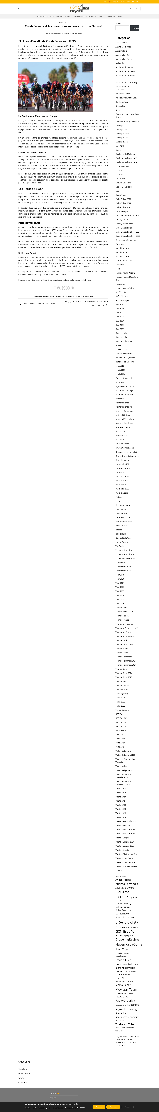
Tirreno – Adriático (123, 550)
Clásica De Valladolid (124, 187)
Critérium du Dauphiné (125, 240)
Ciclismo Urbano (122, 166)
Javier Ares (123, 960)
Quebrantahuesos (123, 505)
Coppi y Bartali (121, 219)
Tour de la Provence (124, 624)
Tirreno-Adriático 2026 (125, 558)
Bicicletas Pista (121, 102)
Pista (100, 16)
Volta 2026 (120, 747)
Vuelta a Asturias (122, 825)
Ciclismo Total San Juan (124, 903)
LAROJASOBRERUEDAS (125, 971)
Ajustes (127, 1107)
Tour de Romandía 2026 (125, 665)
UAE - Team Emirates (124, 1027)
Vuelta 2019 (120, 792)
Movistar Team (126, 989)
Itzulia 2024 (120, 366)
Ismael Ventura (121, 956)
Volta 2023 (120, 742)
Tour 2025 (119, 599)
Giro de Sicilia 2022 (123, 341)
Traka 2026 (120, 706)
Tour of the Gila (122, 689)
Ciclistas (119, 170)
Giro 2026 (119, 329)
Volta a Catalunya (123, 751)
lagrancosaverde (125, 968)
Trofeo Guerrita (122, 710)
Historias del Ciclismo (124, 362)
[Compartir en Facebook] (55, 288)
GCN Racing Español (124, 935)
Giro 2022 (119, 312)
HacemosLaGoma (128, 944)
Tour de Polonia (122, 648)
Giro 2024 (119, 321)
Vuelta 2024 (120, 813)
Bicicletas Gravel (122, 93)
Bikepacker (132, 897)
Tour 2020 (119, 579)
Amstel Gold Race (123, 47)
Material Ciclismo (113, 16)
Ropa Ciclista (121, 525)
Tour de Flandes (122, 615)
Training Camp (121, 693)
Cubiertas (119, 244)
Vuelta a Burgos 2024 (124, 842)
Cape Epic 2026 (122, 141)
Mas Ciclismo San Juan (124, 981)
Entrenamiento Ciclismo (126, 273)
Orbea (130, 993)
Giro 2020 (119, 304)
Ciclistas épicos (122, 906)
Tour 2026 (119, 603)
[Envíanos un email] (137, 2)
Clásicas (118, 191)
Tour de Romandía (123, 656)
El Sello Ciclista (126, 922)
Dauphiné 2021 (122, 252)
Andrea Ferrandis (126, 884)
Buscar (118, 23)
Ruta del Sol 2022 (122, 538)
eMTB (117, 268)
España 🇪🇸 (106, 2)
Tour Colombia (122, 607)
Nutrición (119, 439)
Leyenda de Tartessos (125, 386)
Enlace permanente (86, 296)
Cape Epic (119, 125)
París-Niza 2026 (122, 488)
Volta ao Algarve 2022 (124, 770)
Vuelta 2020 (120, 796)
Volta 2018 (120, 734)
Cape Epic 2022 (122, 133)
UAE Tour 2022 (121, 722)
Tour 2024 (119, 595)
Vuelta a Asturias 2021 (125, 829)
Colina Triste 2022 (123, 203)
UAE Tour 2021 (121, 718)
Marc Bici (120, 978)
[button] (125, 1)
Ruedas (118, 529)
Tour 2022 (119, 587)
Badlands (119, 63)
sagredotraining (126, 1009)
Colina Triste (120, 195)
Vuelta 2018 (120, 788)
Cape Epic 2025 (122, 137)
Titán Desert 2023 (123, 570)
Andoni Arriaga (123, 879)
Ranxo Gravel (121, 513)
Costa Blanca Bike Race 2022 (127, 236)
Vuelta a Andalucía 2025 (125, 821)
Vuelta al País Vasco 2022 (126, 862)
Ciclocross (119, 174)
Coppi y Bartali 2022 (124, 223)
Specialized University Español (127, 1018)
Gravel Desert (121, 349)
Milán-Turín (120, 431)
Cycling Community (123, 910)
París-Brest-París (122, 468)
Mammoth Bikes (123, 974)
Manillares (120, 398)
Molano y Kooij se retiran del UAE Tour (39, 303)
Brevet (118, 110)
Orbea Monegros (122, 460)
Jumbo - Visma (134, 964)
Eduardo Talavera (125, 917)
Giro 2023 (119, 316)
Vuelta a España (122, 850)
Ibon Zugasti (123, 949)
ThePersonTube (124, 1024)
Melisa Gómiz (123, 985)
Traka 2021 (120, 697)
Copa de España (122, 211)
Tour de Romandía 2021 (125, 661)
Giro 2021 (119, 308)
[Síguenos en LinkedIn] (139, 2)
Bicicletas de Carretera (125, 71)
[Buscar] (19, 9)
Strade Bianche (122, 542)
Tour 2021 (119, 583)
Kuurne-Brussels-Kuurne (126, 378)
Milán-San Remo (122, 427)
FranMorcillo (134, 927)
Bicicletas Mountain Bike (126, 97)
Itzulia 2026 (120, 374)
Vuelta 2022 (120, 805)
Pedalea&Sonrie (120, 1005)
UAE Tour (119, 714)
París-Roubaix (121, 493)
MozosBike (121, 993)
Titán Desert (120, 562)
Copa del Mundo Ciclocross (127, 215)
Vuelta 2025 (120, 817)
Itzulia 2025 (120, 370)
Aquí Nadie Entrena (124, 887)
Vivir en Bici (119, 1031)
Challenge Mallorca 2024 (126, 162)
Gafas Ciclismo (121, 296)
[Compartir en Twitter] (59, 288)
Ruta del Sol (120, 534)
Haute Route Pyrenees (125, 357)
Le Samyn (119, 382)
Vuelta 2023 (120, 809)
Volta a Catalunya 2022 (125, 755)
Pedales (118, 497)
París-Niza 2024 (122, 480)
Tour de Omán (121, 640)
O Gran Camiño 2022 (124, 448)
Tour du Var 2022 (123, 685)
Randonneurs (121, 509)
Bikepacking (120, 106)
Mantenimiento (122, 402)
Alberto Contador (120, 876)
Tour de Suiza (121, 669)
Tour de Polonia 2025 (124, 652)
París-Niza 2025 (122, 484)
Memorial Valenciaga (124, 419)
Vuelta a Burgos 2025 (124, 846)
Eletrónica (119, 264)
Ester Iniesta (122, 927)
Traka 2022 (120, 702)
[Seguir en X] (135, 2)
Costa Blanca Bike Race (125, 228)
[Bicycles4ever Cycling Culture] (79, 8)
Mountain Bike (79, 16)
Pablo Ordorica (125, 1000)
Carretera (47, 16)
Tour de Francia (122, 620)
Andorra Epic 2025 (123, 55)
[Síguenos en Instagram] (133, 2)
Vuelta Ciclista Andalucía (126, 866)
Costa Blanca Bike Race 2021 (127, 232)
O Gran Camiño (122, 443)
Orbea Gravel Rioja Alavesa (127, 456)
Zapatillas (119, 870)
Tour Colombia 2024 (124, 611)
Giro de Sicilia (121, 337)
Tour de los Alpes (123, 632)
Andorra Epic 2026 (123, 59)
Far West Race (121, 292)
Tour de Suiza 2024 (123, 673)
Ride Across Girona (123, 521)
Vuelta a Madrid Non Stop (126, 854)
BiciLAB (120, 897)
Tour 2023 (119, 591)
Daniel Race (122, 913)
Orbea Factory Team (122, 997)
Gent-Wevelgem (122, 300)
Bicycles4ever (76, 33)
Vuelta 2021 (120, 801)
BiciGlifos (122, 892)
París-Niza (119, 472)
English (115, 2)
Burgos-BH (118, 901)
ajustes (82, 1107)
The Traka (119, 546)
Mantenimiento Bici (123, 407)
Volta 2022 (120, 738)
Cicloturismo (121, 178)
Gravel (92, 16)
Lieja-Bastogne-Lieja (124, 390)
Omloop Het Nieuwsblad (126, 452)
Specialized (121, 1013)
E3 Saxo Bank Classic (124, 260)
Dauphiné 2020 (122, 248)
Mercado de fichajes (124, 423)
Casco (118, 150)
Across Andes (121, 42)
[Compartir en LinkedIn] (72, 288)
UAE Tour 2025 (121, 726)
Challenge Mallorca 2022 (126, 158)
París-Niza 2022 (122, 476)
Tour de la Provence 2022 (126, 628)
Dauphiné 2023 (122, 256)
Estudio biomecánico (124, 288)
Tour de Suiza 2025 (123, 677)
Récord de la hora (123, 517)
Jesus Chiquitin (121, 964)
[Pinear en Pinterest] (68, 288)
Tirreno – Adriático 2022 (125, 554)
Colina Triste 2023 (123, 207)
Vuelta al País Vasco (124, 858)
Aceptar (99, 1107)
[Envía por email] (63, 288)
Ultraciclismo (121, 730)
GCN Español (125, 931)
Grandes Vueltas (63, 16)
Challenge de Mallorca (125, 154)
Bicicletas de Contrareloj (126, 82)
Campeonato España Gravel (127, 121)
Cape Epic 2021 (122, 129)
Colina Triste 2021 (123, 199)
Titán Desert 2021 (123, 566)
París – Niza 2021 (122, 464)
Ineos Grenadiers (122, 953)
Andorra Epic (121, 51)
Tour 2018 (119, 575)
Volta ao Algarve (122, 766)
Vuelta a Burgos (122, 837)
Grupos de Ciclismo (124, 353)
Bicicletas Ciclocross (124, 67)
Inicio (39, 16)
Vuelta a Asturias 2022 (125, 833)
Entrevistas (120, 284)
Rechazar (113, 1107)
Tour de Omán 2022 (124, 644)
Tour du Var (120, 681)
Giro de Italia (121, 333)
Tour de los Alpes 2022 (125, 636)
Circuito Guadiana (123, 182)
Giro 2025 (119, 325)
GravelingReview (127, 939)
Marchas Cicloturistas (124, 411)
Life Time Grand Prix (124, 394)
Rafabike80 (133, 1004)
